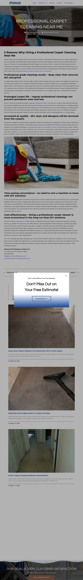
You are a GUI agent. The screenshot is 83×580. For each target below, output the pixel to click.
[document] (41, 290)
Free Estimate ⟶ (41, 298)
